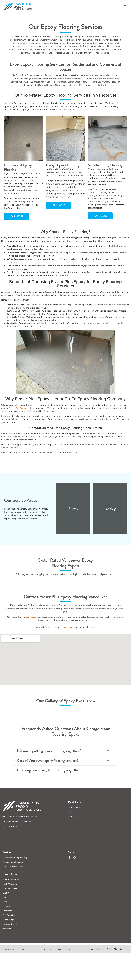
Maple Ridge (8, 919)
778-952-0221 (67, 627)
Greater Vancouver (11, 879)
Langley (6, 892)
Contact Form (74, 807)
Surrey (5, 901)
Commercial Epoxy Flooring (15, 857)
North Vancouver (10, 884)
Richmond (7, 928)
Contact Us (73, 816)
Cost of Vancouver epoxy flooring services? (48, 760)
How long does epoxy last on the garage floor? (49, 770)
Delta (5, 897)
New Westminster (11, 924)
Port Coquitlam (9, 915)
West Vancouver (10, 888)
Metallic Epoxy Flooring (13, 866)
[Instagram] (74, 857)
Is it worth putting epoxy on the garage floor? (49, 751)
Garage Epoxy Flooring (13, 862)
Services (71, 812)
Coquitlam (7, 910)
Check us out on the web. (80, 844)
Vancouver (31, 617)
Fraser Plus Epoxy (17, 408)
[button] (125, 6)
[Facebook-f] (69, 857)
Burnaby (6, 906)
